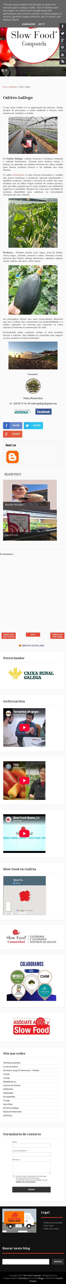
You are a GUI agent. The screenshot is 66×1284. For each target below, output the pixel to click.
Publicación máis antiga (57, 635)
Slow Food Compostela (32, 1275)
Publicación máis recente (8, 635)
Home (4, 87)
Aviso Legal (48, 1226)
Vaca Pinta (7, 1104)
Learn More (28, 24)
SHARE (16, 425)
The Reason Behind (11, 1063)
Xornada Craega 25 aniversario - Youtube (21, 1070)
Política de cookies (51, 1229)
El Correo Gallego (11, 1108)
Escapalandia (9, 1097)
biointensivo (18, 175)
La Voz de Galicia (10, 1067)
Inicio (33, 634)
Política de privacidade (53, 1223)
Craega (6, 1074)
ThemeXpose (23, 1278)
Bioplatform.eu (9, 1082)
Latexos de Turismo (11, 1085)
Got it (41, 24)
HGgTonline (8, 1089)
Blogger (41, 1278)
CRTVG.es (7, 1116)
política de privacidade (25, 1182)
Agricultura (13, 87)
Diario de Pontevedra (12, 1112)
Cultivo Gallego (18, 98)
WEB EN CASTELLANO (33, 645)
